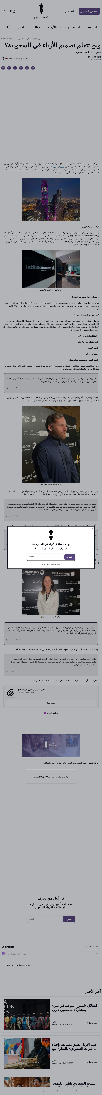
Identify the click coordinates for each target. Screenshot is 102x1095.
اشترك (69, 556)
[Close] (92, 529)
